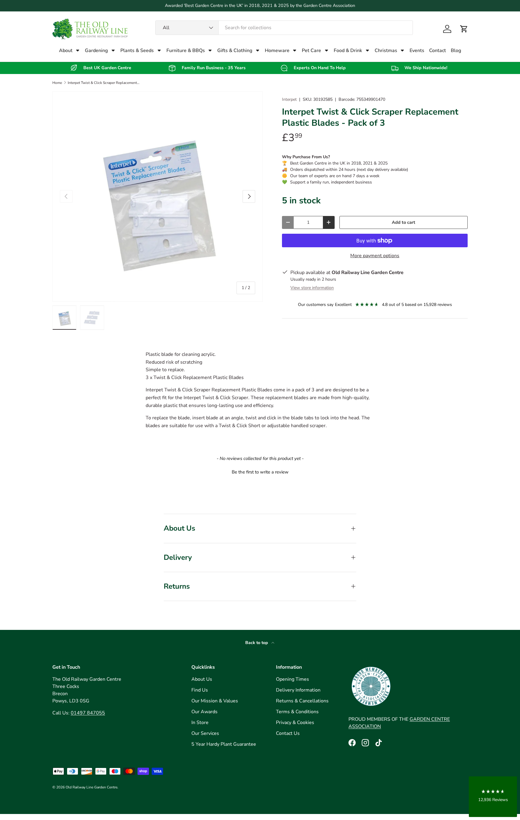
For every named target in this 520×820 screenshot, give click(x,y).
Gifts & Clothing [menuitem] (234, 50)
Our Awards (204, 711)
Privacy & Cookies (295, 722)
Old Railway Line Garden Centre (91, 787)
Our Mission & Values (214, 701)
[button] (464, 28)
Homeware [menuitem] (277, 50)
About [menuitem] (66, 50)
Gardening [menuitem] (96, 50)
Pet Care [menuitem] (311, 50)
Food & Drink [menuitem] (348, 50)
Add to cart (403, 222)
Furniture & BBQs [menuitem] (185, 50)
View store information (312, 288)
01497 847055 (88, 713)
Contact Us (288, 733)
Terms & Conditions (297, 711)
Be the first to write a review (260, 472)
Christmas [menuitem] (386, 50)
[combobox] (284, 28)
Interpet (289, 99)
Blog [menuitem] (456, 50)
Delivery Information (298, 690)
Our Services (205, 733)
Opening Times (292, 679)
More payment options (374, 255)
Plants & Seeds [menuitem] (137, 50)
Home (57, 83)
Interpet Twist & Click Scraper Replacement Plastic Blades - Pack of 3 (104, 83)
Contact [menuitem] (437, 50)
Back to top (257, 643)
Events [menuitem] (417, 50)
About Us (201, 679)
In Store (200, 722)
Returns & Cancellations (302, 701)
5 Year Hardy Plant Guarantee (223, 744)
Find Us (199, 690)
